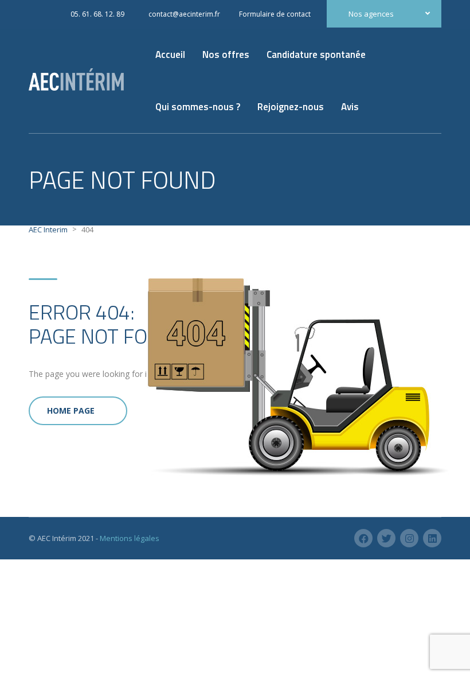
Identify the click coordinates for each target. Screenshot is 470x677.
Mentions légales (129, 538)
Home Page (71, 410)
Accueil (170, 54)
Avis (350, 106)
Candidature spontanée (316, 54)
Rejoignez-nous (290, 106)
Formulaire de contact (275, 14)
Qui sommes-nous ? (197, 106)
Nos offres (225, 54)
